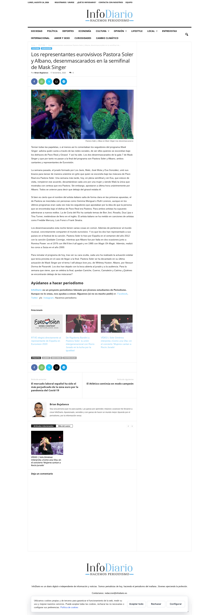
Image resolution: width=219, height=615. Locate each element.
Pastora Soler (70, 358)
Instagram (48, 297)
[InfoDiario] (109, 16)
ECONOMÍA (85, 31)
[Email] (56, 81)
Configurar (176, 604)
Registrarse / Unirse (64, 2)
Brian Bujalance (41, 72)
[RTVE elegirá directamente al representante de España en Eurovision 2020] (47, 324)
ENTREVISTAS (169, 31)
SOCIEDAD (36, 31)
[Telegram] (64, 81)
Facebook (122, 293)
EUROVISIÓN (46, 48)
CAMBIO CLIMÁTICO (107, 38)
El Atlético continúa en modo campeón (110, 383)
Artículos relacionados (43, 426)
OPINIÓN (119, 31)
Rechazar (156, 604)
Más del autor (64, 426)
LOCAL (151, 31)
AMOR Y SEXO (62, 38)
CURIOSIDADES (83, 38)
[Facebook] (34, 81)
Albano (46, 358)
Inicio (33, 45)
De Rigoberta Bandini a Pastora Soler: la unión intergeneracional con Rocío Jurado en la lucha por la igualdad (80, 344)
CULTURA (101, 31)
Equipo (129, 2)
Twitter (35, 297)
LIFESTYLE (137, 31)
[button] (186, 34)
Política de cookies (69, 607)
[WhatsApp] (41, 81)
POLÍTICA (52, 31)
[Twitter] (49, 81)
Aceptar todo (136, 604)
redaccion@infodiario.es (116, 593)
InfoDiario (36, 290)
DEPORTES (68, 31)
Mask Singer (56, 358)
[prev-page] (128, 426)
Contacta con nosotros (111, 2)
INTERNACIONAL (40, 38)
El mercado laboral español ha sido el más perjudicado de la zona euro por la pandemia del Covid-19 (54, 387)
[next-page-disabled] (132, 426)
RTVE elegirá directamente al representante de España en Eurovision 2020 (46, 340)
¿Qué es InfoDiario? (86, 2)
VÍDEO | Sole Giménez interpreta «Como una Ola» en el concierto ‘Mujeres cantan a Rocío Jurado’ (46, 461)
